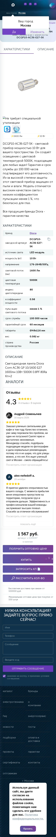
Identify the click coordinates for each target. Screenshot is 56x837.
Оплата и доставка (34, 739)
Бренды (33, 691)
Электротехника (13, 701)
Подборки (9, 737)
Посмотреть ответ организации (24, 465)
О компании (34, 703)
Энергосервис (37, 716)
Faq (5, 716)
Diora (33, 233)
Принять (28, 828)
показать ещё (28, 524)
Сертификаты (11, 762)
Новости (8, 726)
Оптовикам (10, 773)
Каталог (8, 691)
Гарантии (34, 751)
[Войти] (41, 5)
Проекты (8, 751)
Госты (31, 726)
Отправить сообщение (28, 668)
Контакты (34, 762)
